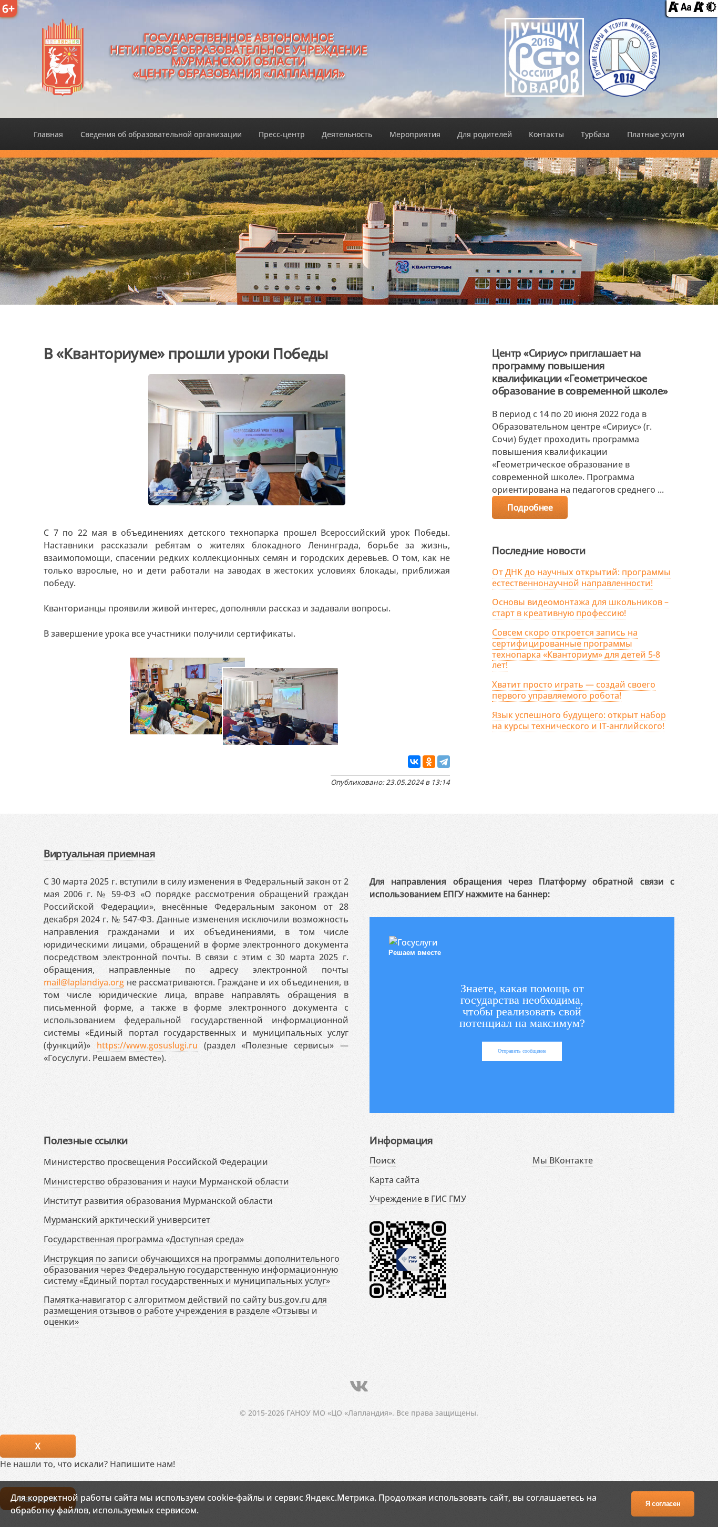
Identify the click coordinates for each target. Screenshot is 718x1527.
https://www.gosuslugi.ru (147, 1045)
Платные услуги (655, 134)
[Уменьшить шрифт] (673, 9)
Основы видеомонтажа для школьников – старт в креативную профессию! (580, 607)
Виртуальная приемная (99, 853)
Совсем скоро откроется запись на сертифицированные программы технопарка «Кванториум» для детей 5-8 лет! (576, 649)
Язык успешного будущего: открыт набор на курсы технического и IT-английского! (579, 720)
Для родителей (484, 134)
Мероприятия (414, 134)
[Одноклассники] (429, 761)
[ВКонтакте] (414, 761)
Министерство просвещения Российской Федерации (156, 1162)
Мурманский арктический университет (127, 1219)
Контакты (546, 134)
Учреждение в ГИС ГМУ (418, 1198)
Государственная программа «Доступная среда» (144, 1239)
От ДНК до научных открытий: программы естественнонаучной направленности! (581, 577)
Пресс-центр (282, 134)
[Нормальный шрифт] (686, 9)
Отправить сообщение (522, 1051)
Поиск (383, 1160)
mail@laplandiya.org (84, 982)
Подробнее (529, 507)
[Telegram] (443, 761)
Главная (48, 134)
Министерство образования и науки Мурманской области (166, 1181)
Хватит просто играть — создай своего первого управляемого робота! (573, 690)
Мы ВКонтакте (562, 1160)
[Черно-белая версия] (711, 9)
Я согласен (663, 1504)
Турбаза (595, 134)
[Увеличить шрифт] (698, 9)
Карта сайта (394, 1180)
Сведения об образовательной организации (161, 134)
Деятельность (347, 134)
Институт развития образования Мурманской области (158, 1201)
